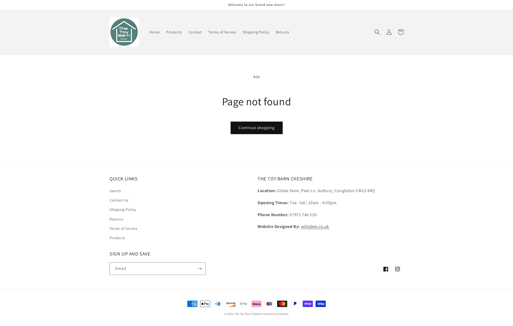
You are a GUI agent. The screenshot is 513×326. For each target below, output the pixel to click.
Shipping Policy (123, 209)
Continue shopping (257, 127)
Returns (116, 219)
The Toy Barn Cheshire (248, 314)
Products (117, 237)
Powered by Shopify (276, 314)
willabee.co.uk (315, 226)
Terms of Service (124, 228)
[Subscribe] (199, 268)
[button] (377, 32)
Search (115, 190)
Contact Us (119, 200)
